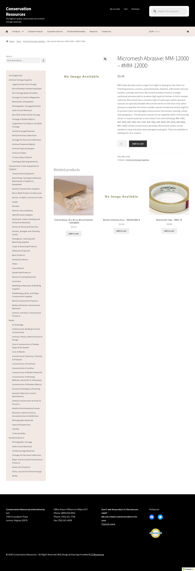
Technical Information (76, 31)
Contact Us (106, 31)
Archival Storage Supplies (34, 41)
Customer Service (55, 31)
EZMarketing (97, 554)
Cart (125, 9)
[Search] (43, 60)
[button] (105, 59)
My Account (115, 9)
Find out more (108, 524)
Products (16, 31)
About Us (93, 31)
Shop (19, 41)
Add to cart (138, 143)
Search (9, 56)
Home (11, 41)
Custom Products (35, 31)
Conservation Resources (18, 11)
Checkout (135, 9)
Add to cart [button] (74, 233)
